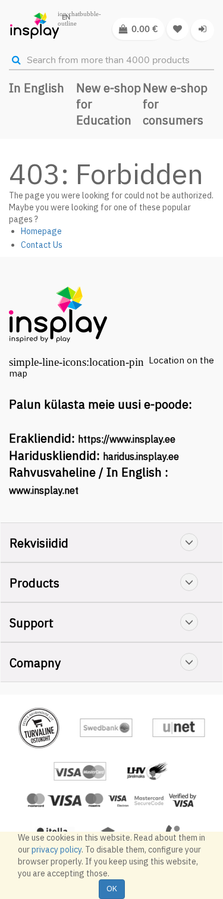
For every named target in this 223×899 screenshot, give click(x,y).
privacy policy (56, 849)
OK (111, 889)
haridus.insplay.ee (141, 456)
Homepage (41, 231)
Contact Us (41, 244)
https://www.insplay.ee (126, 439)
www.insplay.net (43, 490)
